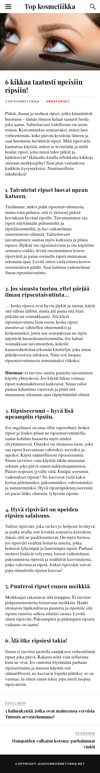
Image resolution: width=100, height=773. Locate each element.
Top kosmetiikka (50, 6)
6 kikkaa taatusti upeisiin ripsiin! (44, 85)
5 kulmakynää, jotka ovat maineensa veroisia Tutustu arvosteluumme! (50, 713)
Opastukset (58, 101)
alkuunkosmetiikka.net (61, 764)
